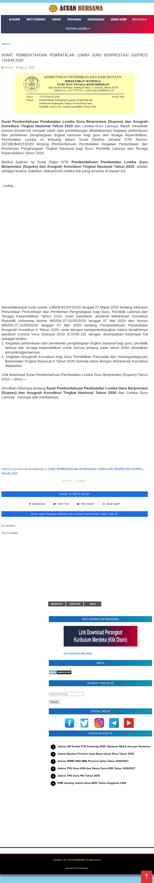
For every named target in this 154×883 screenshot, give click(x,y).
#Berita (67, 481)
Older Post (74, 604)
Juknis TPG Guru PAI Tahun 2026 (78, 775)
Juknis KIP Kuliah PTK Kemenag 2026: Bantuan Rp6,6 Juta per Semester (103, 746)
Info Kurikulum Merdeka (78, 653)
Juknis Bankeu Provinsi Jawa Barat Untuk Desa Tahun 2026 (95, 753)
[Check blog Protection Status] (60, 673)
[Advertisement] (75, 430)
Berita (6, 44)
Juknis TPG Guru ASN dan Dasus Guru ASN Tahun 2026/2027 (96, 768)
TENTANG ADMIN (78, 29)
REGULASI (139, 19)
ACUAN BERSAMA (76, 860)
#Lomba (80, 481)
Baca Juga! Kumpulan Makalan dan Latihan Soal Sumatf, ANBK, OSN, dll (74, 514)
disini (18, 379)
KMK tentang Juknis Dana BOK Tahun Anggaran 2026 (91, 782)
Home (93, 604)
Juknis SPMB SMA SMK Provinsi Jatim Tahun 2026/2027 (93, 761)
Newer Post (57, 604)
